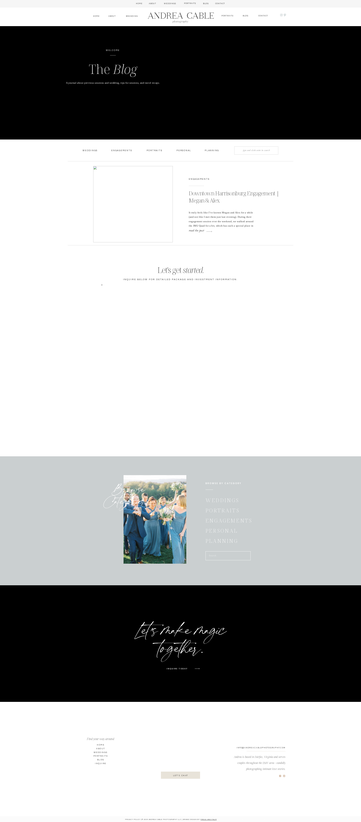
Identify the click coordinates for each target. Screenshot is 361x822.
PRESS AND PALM (209, 819)
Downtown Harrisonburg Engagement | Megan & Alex (234, 197)
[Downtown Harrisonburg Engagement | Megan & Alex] (133, 204)
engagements (199, 179)
